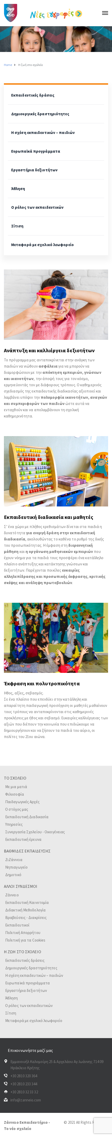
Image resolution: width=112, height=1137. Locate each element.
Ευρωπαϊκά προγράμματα (35, 151)
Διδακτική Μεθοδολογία (25, 910)
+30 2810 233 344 (23, 1083)
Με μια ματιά (16, 786)
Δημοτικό (13, 874)
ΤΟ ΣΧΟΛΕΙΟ (15, 778)
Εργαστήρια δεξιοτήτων (34, 169)
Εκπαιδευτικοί (17, 925)
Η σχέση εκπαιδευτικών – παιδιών (43, 132)
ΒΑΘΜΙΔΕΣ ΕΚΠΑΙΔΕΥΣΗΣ (27, 851)
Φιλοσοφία (14, 794)
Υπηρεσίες (14, 824)
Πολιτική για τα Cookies (25, 940)
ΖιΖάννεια (13, 859)
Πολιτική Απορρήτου (22, 932)
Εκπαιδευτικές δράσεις (32, 95)
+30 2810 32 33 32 (24, 1091)
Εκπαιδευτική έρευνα (23, 839)
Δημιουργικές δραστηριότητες (40, 113)
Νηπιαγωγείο (16, 867)
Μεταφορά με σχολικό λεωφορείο (42, 244)
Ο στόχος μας (16, 809)
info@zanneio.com (25, 1100)
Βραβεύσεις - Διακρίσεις (26, 917)
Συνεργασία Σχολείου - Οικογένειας (35, 831)
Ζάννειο (12, 894)
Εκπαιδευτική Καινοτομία (27, 902)
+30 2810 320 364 (23, 1075)
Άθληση (18, 188)
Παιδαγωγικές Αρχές (22, 801)
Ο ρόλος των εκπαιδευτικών (37, 207)
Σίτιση (17, 226)
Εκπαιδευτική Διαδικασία (26, 816)
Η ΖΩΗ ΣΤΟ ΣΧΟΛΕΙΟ (22, 951)
